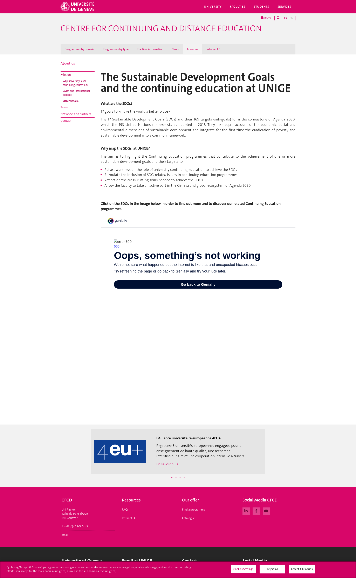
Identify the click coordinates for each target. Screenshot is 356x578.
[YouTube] (266, 510)
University (213, 7)
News (175, 49)
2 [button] (176, 478)
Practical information (150, 49)
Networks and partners (76, 114)
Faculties (237, 7)
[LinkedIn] (246, 510)
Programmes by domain (80, 49)
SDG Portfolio (70, 101)
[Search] (278, 18)
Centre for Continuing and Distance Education (161, 28)
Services (285, 7)
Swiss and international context (76, 93)
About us (192, 49)
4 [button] (184, 478)
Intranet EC (213, 49)
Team (64, 107)
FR (285, 18)
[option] (178, 451)
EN (291, 18)
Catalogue (188, 518)
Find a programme (193, 509)
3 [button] (180, 478)
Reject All (272, 569)
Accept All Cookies (302, 569)
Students (261, 7)
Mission (66, 75)
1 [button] (172, 478)
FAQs (125, 509)
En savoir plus (167, 464)
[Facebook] (256, 510)
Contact (66, 121)
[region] (178, 569)
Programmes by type (116, 49)
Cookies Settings (243, 569)
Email (65, 535)
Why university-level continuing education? (75, 83)
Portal (268, 18)
